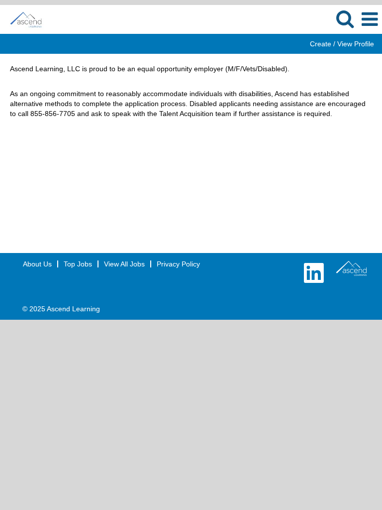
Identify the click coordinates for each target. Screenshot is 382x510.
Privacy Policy (178, 264)
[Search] (344, 18)
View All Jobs (124, 264)
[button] (369, 19)
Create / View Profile (342, 44)
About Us (37, 264)
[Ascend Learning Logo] (351, 268)
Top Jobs (78, 264)
